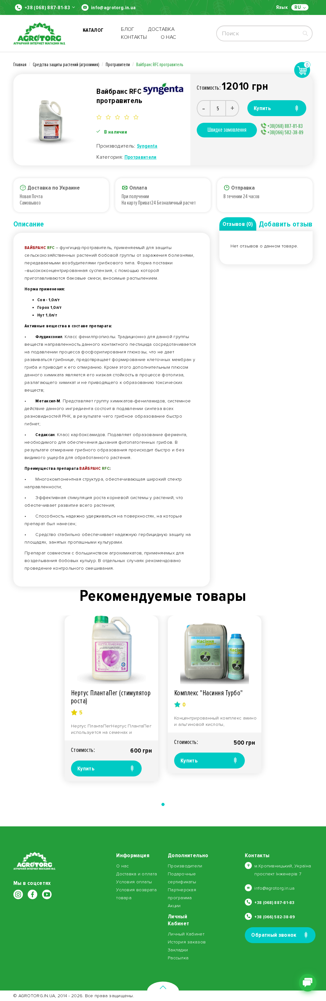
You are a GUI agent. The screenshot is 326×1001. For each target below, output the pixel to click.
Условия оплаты (134, 882)
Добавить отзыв (286, 224)
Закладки (178, 950)
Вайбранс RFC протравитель (159, 64)
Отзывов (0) (238, 223)
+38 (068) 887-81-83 (47, 7)
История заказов (187, 942)
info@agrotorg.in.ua (113, 7)
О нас (168, 37)
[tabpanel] (111, 698)
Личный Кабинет (186, 934)
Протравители (118, 64)
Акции (174, 905)
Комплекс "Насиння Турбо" (208, 693)
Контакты (134, 37)
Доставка (161, 29)
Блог (127, 29)
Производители (185, 866)
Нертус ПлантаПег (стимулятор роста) (111, 697)
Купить (86, 768)
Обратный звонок (273, 934)
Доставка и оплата (136, 874)
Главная (19, 64)
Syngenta (147, 146)
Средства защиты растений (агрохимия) (66, 64)
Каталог (93, 33)
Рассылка (178, 958)
